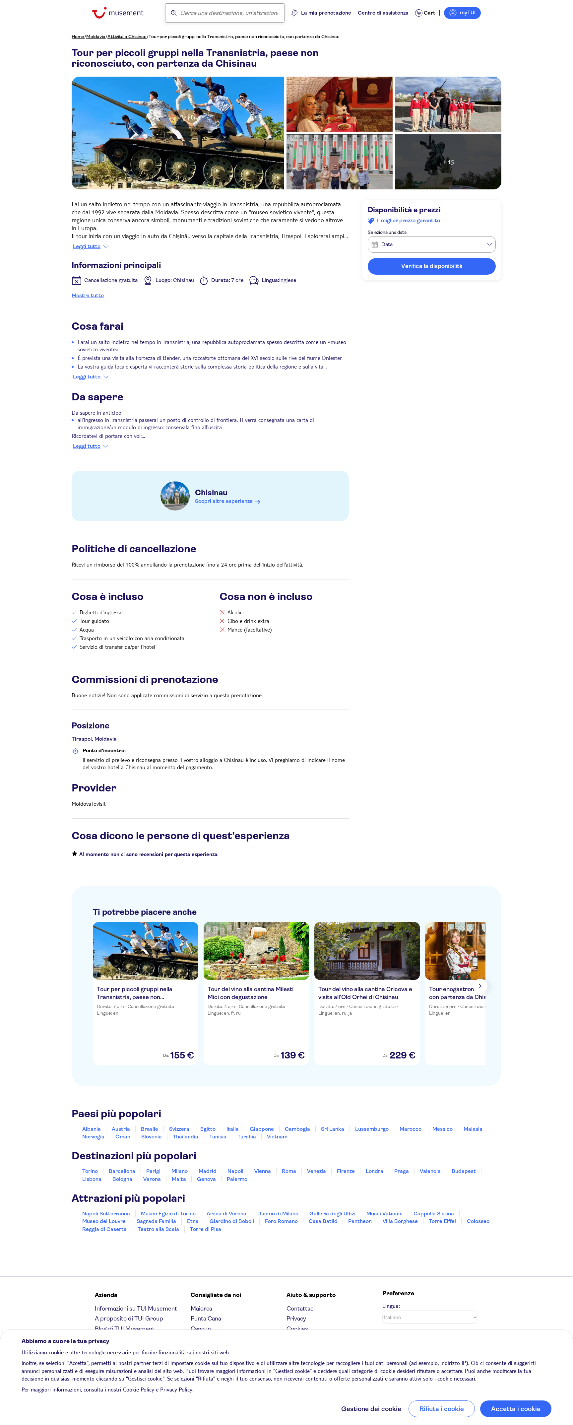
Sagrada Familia (156, 1221)
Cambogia (297, 1129)
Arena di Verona (226, 1213)
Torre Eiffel (442, 1221)
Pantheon (360, 1221)
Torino (90, 1171)
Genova (206, 1179)
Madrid (208, 1171)
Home (78, 36)
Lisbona (91, 1179)
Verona (152, 1179)
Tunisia (217, 1136)
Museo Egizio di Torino (168, 1213)
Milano (179, 1171)
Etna (193, 1221)
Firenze (346, 1171)
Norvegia (93, 1136)
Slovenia (151, 1136)
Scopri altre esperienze (224, 501)
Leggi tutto (86, 246)
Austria (121, 1129)
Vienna (262, 1171)
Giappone (262, 1129)
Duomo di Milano (277, 1213)
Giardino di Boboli (232, 1221)
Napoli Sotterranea (106, 1213)
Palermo (237, 1179)
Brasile (149, 1129)
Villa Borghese (400, 1221)
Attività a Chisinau (127, 36)
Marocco (410, 1129)
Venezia (316, 1171)
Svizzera (179, 1129)
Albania (91, 1129)
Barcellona (122, 1171)
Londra (374, 1171)
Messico (442, 1129)
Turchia (246, 1136)
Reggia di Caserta (104, 1229)
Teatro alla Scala (158, 1229)
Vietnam (277, 1136)
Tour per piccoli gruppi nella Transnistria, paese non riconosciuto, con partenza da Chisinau (244, 36)
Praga (401, 1171)
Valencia (430, 1171)
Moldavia (95, 36)
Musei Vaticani (384, 1213)
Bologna (122, 1179)
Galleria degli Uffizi (332, 1213)
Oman (122, 1136)
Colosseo (478, 1221)
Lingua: (391, 1306)
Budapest (464, 1171)
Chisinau (211, 492)
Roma (289, 1171)
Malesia (473, 1129)
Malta (179, 1179)
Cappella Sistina (434, 1213)
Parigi (153, 1171)
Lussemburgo (372, 1129)
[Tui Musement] (123, 13)
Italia (232, 1129)
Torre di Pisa (205, 1229)
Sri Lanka (332, 1129)
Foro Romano (281, 1221)
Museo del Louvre (104, 1221)
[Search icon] (174, 13)
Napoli (235, 1171)
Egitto (208, 1129)
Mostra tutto (88, 295)
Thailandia (185, 1136)
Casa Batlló (323, 1221)
